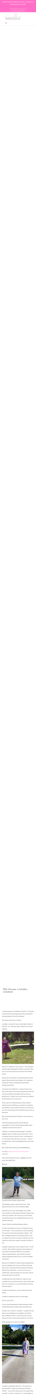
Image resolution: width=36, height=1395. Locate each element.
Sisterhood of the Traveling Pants (18, 1151)
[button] (6, 22)
